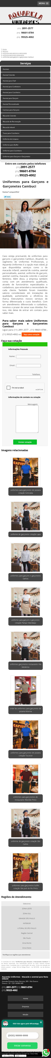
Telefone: (36, 374)
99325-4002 (27, 37)
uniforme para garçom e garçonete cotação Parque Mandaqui (25, 621)
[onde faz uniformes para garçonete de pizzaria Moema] (25, 689)
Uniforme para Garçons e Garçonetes (16, 156)
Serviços (25, 63)
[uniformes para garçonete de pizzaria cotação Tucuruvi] (25, 733)
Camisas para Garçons (11, 110)
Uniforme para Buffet (10, 145)
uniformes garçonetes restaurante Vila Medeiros (25, 665)
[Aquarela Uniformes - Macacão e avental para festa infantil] (25, 15)
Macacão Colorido (9, 116)
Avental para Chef (9, 81)
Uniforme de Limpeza (10, 139)
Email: (13, 365)
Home (25, 998)
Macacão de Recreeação (12, 121)
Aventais (6, 69)
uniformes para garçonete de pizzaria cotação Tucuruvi (25, 754)
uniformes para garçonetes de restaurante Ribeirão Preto (25, 798)
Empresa (25, 1006)
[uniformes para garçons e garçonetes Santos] (25, 556)
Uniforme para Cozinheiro (12, 151)
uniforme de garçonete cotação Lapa (26, 534)
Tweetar (7, 196)
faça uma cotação (31, 334)
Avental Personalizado (11, 104)
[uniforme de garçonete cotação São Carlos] (25, 822)
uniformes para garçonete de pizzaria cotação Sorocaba (25, 491)
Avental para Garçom (10, 98)
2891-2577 (27, 28)
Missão (25, 1014)
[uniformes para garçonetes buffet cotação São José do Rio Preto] (25, 866)
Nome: (12, 356)
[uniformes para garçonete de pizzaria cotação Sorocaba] (25, 471)
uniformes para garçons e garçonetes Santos (25, 577)
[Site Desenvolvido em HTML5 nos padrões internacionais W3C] (20, 1056)
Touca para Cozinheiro (11, 133)
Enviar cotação (25, 442)
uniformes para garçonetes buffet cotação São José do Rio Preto (25, 887)
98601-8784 (27, 32)
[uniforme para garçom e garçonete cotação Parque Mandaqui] (25, 601)
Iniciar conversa (22, 1045)
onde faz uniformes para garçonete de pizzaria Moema (25, 710)
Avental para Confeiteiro (12, 87)
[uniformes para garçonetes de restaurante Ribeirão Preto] (25, 778)
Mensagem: (33, 404)
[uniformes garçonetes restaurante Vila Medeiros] (25, 645)
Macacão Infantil (9, 127)
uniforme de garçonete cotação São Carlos (25, 842)
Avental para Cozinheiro (11, 92)
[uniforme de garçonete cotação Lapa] (25, 515)
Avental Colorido (9, 75)
